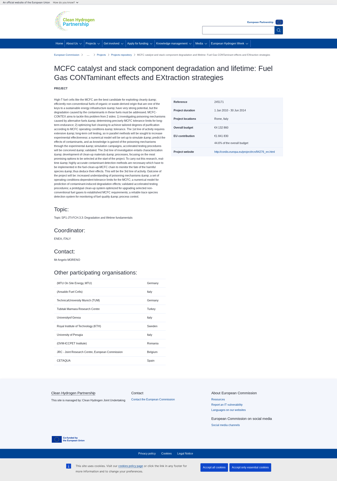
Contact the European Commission (153, 399)
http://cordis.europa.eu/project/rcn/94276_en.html (244, 151)
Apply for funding (137, 43)
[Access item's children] (81, 43)
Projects (91, 43)
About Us (72, 43)
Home (59, 43)
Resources (218, 399)
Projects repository (121, 54)
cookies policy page (130, 465)
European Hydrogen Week (227, 43)
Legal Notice (185, 453)
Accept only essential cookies (250, 467)
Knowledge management (171, 43)
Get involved (111, 43)
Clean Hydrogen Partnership (73, 393)
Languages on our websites (228, 409)
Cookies (166, 453)
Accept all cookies (214, 467)
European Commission (66, 54)
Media (199, 43)
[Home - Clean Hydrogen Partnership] (76, 21)
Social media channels (225, 425)
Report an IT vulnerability (227, 404)
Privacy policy (147, 453)
